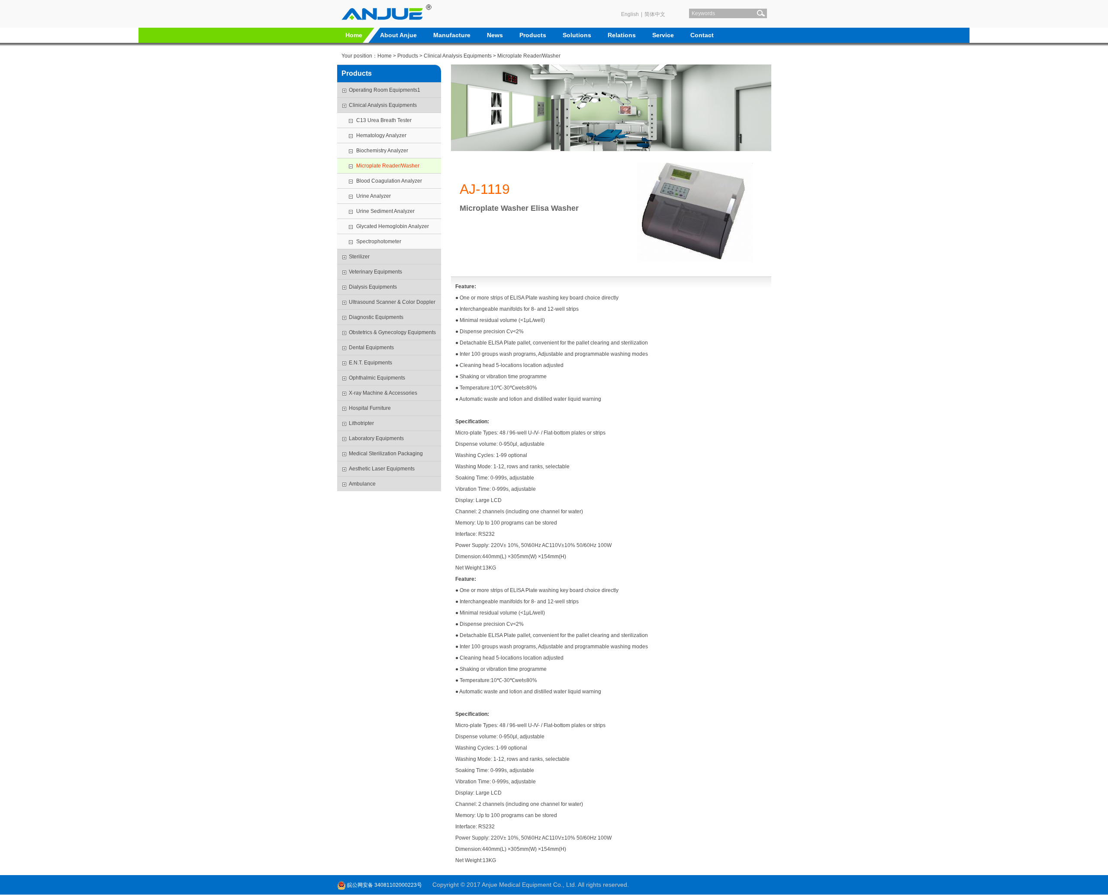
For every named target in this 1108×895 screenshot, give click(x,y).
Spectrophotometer (378, 241)
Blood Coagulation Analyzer (389, 181)
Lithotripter (361, 423)
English (630, 14)
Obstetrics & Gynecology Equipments (392, 332)
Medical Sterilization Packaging (386, 454)
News (495, 35)
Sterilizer (359, 257)
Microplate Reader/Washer (528, 56)
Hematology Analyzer (381, 135)
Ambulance (362, 484)
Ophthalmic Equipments (377, 378)
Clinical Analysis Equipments (458, 56)
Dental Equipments (371, 347)
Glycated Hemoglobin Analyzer (392, 226)
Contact (702, 35)
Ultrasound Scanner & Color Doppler (392, 302)
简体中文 (654, 14)
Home (353, 35)
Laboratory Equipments (376, 438)
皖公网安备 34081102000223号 (384, 885)
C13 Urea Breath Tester (384, 120)
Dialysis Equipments (373, 287)
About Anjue (398, 35)
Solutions (577, 35)
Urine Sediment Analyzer (385, 211)
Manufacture (451, 35)
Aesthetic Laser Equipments (382, 469)
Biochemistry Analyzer (382, 151)
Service (663, 35)
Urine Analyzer (373, 196)
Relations (622, 35)
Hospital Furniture (370, 408)
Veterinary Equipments (375, 272)
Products (532, 35)
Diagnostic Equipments (376, 317)
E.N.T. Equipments (370, 363)
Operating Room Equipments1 (384, 90)
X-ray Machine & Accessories (383, 393)
